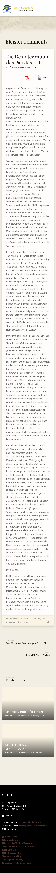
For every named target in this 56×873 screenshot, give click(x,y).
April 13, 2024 (38, 715)
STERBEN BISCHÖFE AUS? (24, 712)
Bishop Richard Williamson (18, 715)
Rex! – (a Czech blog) (13, 856)
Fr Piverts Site (10, 850)
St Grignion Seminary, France (17, 860)
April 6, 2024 (38, 752)
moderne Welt (15, 619)
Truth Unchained (11, 837)
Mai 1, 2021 (31, 67)
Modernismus (26, 619)
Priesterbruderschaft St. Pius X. (17, 622)
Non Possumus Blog (13, 853)
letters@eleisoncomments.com (33, 826)
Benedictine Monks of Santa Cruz (18, 843)
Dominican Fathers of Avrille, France (20, 846)
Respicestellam (11, 840)
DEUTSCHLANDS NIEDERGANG (17, 746)
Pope (43, 619)
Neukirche (36, 619)
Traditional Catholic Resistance (17, 863)
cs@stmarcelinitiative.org (29, 822)
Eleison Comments (16, 67)
